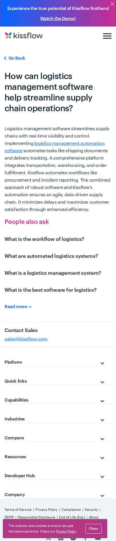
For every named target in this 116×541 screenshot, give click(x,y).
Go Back (16, 58)
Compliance (71, 509)
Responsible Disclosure (36, 517)
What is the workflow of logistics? (44, 239)
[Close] (112, 4)
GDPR (9, 517)
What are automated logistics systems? (51, 256)
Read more (16, 306)
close (93, 528)
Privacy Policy (46, 509)
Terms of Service (18, 509)
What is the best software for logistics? (51, 290)
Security (91, 509)
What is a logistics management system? (53, 273)
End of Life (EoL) (72, 517)
